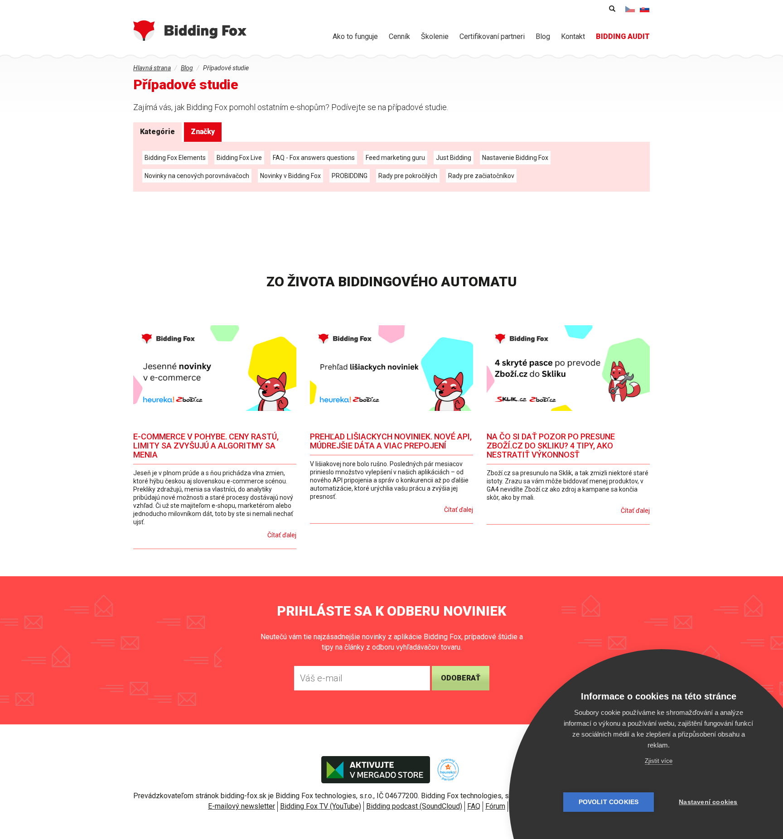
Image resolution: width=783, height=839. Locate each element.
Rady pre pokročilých (407, 175)
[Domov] (189, 30)
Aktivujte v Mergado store (375, 769)
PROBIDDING (349, 175)
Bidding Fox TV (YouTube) (320, 806)
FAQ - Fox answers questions (314, 157)
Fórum (495, 806)
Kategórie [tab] (157, 131)
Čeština (630, 9)
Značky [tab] (203, 131)
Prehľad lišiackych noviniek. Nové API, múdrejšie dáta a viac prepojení (391, 441)
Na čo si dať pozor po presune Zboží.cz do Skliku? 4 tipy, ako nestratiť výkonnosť (551, 445)
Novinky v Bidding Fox (290, 175)
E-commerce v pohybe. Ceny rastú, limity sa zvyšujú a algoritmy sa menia (206, 445)
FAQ (473, 806)
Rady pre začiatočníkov (481, 175)
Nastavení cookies (708, 802)
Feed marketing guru (395, 157)
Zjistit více (658, 760)
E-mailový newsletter (241, 806)
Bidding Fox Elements (175, 157)
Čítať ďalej (281, 535)
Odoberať (460, 678)
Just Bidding (453, 157)
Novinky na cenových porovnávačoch (197, 175)
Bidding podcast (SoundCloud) (414, 806)
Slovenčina (645, 9)
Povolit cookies (609, 802)
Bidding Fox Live (239, 157)
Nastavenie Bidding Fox (515, 157)
